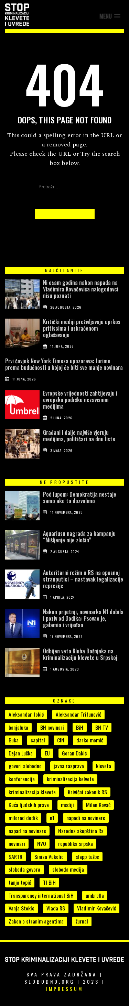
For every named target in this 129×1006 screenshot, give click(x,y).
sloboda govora (24, 869)
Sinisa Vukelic (49, 856)
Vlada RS (55, 908)
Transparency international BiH (41, 895)
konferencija (22, 779)
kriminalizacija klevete (32, 792)
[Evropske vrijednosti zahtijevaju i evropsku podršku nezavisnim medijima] (22, 406)
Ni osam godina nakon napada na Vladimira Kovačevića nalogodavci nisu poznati (80, 289)
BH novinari (52, 727)
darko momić (89, 740)
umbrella (95, 895)
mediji (67, 804)
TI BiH (49, 882)
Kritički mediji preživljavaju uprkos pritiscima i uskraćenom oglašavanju (81, 328)
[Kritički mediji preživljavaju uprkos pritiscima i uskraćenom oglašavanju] (22, 335)
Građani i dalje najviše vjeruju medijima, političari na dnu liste (79, 435)
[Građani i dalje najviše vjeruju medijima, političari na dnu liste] (22, 445)
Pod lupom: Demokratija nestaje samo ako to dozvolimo (79, 497)
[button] (110, 16)
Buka (14, 740)
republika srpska (75, 843)
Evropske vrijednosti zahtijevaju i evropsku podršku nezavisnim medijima (80, 399)
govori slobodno (25, 766)
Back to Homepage (64, 214)
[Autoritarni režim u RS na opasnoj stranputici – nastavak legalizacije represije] (22, 586)
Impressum (64, 988)
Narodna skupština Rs (81, 831)
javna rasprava (69, 766)
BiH (79, 727)
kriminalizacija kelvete (70, 779)
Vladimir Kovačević (96, 908)
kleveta (103, 766)
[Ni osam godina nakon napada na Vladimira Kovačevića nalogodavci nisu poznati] (22, 295)
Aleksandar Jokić (26, 714)
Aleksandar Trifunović (78, 714)
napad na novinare (27, 831)
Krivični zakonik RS (87, 792)
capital (38, 740)
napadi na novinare (85, 818)
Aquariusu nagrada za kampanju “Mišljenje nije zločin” (79, 536)
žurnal (82, 921)
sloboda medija (68, 869)
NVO (41, 843)
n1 (52, 818)
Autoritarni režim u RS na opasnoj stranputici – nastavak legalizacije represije (83, 579)
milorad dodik (23, 818)
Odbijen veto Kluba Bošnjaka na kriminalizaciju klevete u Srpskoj (80, 654)
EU (47, 753)
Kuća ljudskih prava (29, 804)
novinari (17, 843)
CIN (60, 740)
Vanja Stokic (21, 908)
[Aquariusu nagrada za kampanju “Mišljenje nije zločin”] (22, 546)
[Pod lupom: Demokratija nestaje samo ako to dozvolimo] (22, 507)
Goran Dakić (74, 753)
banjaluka (18, 727)
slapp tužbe (87, 856)
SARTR (15, 856)
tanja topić (20, 882)
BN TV (101, 727)
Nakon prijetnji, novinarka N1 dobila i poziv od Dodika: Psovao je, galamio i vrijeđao (83, 618)
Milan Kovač (98, 804)
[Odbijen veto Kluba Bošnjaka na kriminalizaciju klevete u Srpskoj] (22, 664)
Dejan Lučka (21, 753)
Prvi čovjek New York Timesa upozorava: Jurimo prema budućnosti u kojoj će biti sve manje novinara (64, 364)
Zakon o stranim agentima (36, 921)
